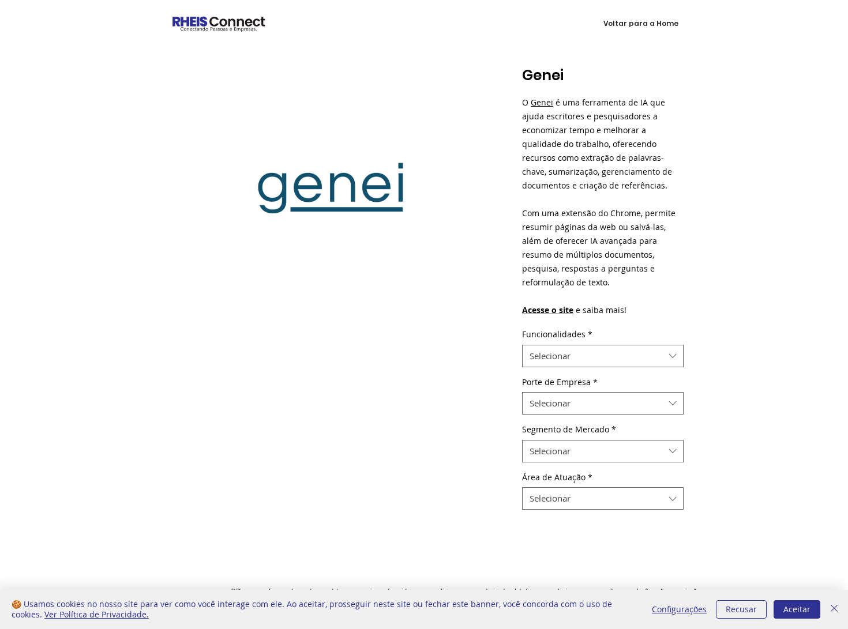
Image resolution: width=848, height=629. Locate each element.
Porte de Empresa (560, 381)
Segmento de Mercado (569, 429)
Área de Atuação (557, 477)
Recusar (741, 609)
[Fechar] (834, 609)
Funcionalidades (557, 334)
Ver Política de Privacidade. (96, 614)
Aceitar (797, 609)
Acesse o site (547, 309)
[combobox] (603, 356)
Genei (542, 102)
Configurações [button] (679, 609)
